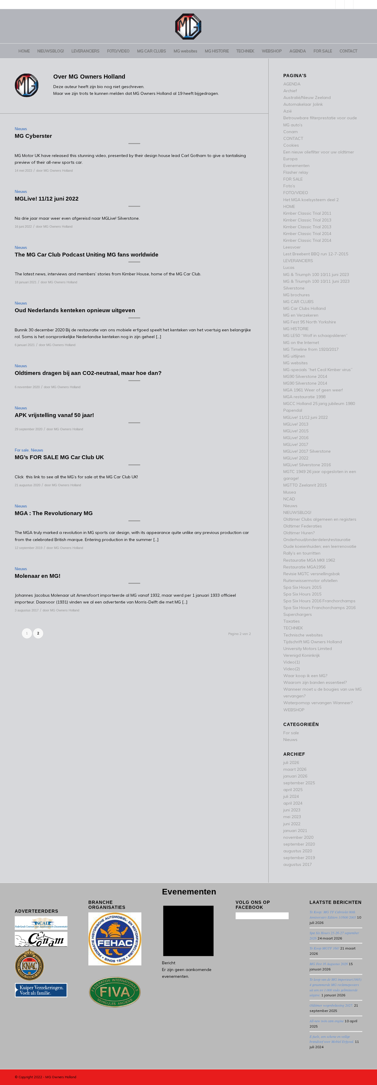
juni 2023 (291, 810)
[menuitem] (24, 51)
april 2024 (292, 803)
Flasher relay (295, 172)
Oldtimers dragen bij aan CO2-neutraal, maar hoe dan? (88, 373)
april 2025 (292, 789)
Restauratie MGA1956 (304, 567)
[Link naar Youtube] (340, 4)
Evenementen (296, 165)
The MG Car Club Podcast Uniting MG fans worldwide (86, 255)
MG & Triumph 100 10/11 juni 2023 (316, 274)
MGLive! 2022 (295, 458)
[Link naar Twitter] (331, 4)
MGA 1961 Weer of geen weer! (313, 390)
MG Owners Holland (58, 170)
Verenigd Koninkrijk (301, 655)
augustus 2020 (297, 851)
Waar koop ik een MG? (305, 675)
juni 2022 (291, 823)
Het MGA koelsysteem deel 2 (311, 199)
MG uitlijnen (294, 356)
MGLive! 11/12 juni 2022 (47, 199)
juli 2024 (291, 796)
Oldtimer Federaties (302, 526)
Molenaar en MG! (37, 576)
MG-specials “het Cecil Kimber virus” (318, 369)
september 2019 (299, 857)
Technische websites (303, 635)
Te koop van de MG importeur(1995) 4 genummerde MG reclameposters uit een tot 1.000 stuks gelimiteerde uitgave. (335, 987)
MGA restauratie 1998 (304, 396)
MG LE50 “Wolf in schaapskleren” (315, 335)
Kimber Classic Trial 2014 (307, 233)
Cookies (291, 145)
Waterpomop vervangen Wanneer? (318, 702)
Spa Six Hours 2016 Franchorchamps (319, 600)
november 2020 (298, 837)
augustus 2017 (297, 864)
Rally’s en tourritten (301, 553)
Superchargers (297, 614)
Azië (287, 111)
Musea (289, 492)
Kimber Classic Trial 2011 (307, 213)
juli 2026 (291, 762)
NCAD (289, 499)
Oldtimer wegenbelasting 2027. (331, 1005)
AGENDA (291, 84)
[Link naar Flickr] (357, 4)
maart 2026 (294, 769)
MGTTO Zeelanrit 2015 (305, 485)
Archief (290, 90)
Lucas (289, 267)
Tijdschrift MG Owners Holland (312, 641)
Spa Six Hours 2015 (302, 587)
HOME (289, 206)
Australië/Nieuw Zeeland (307, 97)
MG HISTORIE (296, 328)
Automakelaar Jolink (303, 104)
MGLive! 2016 (295, 437)
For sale (22, 450)
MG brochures (296, 294)
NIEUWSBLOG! (297, 512)
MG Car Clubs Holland (304, 308)
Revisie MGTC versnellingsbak (311, 573)
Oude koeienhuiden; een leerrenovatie (319, 546)
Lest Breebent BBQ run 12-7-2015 (315, 254)
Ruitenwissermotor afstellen (310, 580)
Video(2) (291, 668)
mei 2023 (292, 816)
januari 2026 (295, 776)
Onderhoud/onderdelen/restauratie (316, 539)
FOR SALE (293, 179)
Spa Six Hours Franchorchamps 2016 (319, 607)
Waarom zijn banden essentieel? (315, 682)
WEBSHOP (294, 709)
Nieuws (21, 129)
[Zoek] (358, 65)
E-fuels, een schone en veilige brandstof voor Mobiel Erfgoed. (332, 1039)
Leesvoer (292, 247)
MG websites (295, 362)
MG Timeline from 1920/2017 (311, 349)
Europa (290, 158)
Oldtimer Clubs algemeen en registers (319, 519)
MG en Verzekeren (300, 315)
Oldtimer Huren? (299, 532)
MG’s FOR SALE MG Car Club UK (59, 457)
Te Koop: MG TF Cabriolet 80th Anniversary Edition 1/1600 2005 (333, 914)
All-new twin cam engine (327, 1020)
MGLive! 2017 (295, 444)
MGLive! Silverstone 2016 (307, 464)
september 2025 (299, 782)
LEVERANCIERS (298, 260)
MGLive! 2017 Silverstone (307, 451)
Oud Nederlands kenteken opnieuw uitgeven (75, 310)
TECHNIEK (293, 628)
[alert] (188, 939)
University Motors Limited (307, 648)
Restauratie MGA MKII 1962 (309, 560)
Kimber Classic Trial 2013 (307, 220)
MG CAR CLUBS (298, 301)
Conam (290, 131)
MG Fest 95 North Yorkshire (309, 322)
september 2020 (299, 844)
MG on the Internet (301, 342)
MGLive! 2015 (295, 431)
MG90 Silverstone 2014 (305, 376)
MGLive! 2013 (295, 424)
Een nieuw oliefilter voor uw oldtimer (318, 152)
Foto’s (289, 185)
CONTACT (293, 138)
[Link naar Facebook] (349, 4)
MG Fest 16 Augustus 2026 (329, 963)
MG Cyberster (33, 136)
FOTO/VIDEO (295, 192)
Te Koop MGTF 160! (324, 948)
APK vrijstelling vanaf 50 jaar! (54, 415)
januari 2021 (295, 830)
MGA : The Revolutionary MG (54, 513)
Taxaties (291, 621)
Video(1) (291, 662)
